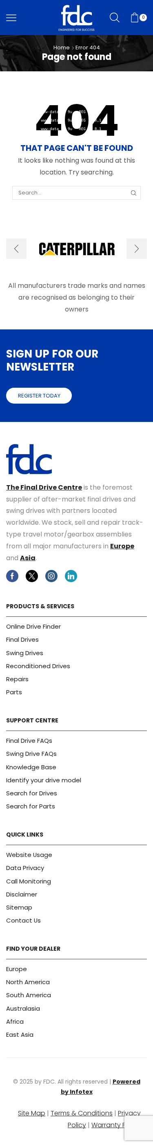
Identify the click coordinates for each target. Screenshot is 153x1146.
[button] (16, 248)
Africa (15, 1021)
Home (61, 47)
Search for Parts (30, 806)
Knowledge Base (31, 767)
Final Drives (22, 639)
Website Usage (29, 854)
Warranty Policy (116, 1125)
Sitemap (19, 907)
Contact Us (23, 920)
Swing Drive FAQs (31, 753)
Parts (14, 692)
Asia (27, 558)
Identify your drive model (43, 780)
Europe (122, 546)
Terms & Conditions (82, 1113)
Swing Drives (24, 653)
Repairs (17, 679)
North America (28, 982)
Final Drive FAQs (29, 740)
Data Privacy (25, 867)
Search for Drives (31, 793)
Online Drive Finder (33, 626)
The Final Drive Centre (44, 487)
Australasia (23, 1008)
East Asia (19, 1034)
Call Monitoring (28, 881)
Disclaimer (21, 894)
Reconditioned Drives (38, 666)
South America (28, 995)
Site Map (31, 1113)
